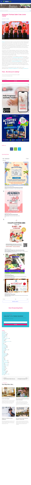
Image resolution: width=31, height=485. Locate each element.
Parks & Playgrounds (4, 360)
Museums (3, 356)
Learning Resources (4, 354)
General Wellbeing (4, 347)
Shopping (3, 366)
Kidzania (3, 41)
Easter (2, 343)
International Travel (4, 353)
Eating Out (3, 344)
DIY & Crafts (3, 342)
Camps (3, 337)
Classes (3, 340)
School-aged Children (4, 364)
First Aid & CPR (4, 345)
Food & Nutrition (4, 346)
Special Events (4, 368)
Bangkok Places (4, 335)
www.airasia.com (25, 68)
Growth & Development (5, 349)
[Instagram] (15, 149)
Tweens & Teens (4, 371)
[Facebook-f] (11, 149)
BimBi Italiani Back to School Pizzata (10, 294)
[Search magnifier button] (30, 10)
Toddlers (3, 370)
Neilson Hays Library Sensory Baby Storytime (11, 214)
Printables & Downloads (5, 362)
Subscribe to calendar (15, 301)
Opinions (3, 359)
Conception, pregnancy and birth (6, 341)
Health (3, 351)
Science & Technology (4, 365)
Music (2, 357)
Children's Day (4, 339)
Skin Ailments (3, 367)
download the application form (18, 57)
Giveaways (3, 348)
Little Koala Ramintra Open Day (9, 275)
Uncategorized (4, 372)
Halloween (3, 350)
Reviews (3, 363)
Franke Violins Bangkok (5, 398)
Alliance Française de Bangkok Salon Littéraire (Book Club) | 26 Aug (14, 250)
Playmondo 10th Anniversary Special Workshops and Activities (14, 187)
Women (3, 374)
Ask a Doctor (3, 332)
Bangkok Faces (4, 334)
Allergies (3, 331)
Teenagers (3, 369)
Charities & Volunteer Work (5, 338)
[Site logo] (7, 1)
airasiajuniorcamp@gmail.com (17, 61)
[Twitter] (19, 149)
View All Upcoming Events (16, 308)
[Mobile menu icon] (1, 1)
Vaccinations (3, 373)
